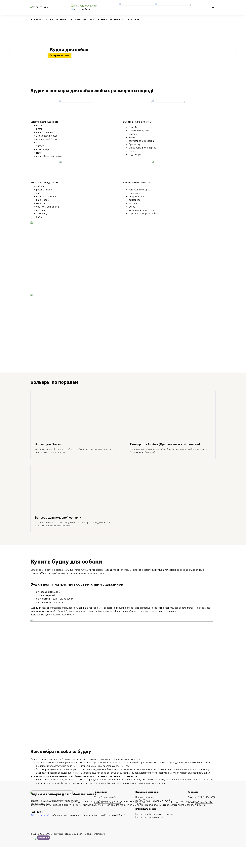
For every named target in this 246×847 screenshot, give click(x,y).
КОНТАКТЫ (134, 19)
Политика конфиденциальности (68, 834)
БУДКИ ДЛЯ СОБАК (56, 19)
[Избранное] (213, 7)
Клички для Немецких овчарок (149, 817)
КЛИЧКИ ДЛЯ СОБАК (109, 19)
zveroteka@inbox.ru (84, 9)
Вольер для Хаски (48, 444)
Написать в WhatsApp (85, 5)
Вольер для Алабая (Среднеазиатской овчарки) (165, 444)
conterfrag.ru (98, 834)
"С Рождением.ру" (39, 815)
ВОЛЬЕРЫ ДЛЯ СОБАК (82, 19)
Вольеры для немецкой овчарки (58, 517)
